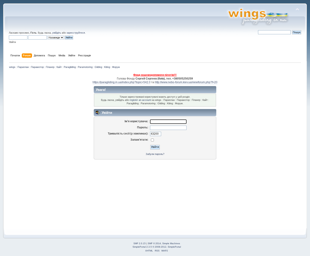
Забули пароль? (155, 154)
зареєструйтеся (75, 32)
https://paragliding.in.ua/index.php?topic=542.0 (121, 82)
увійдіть (56, 32)
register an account (140, 100)
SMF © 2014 (154, 243)
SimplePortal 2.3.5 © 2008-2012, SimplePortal (157, 247)
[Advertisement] (146, 193)
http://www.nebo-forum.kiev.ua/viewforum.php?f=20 (186, 82)
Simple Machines (171, 243)
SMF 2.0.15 (139, 243)
